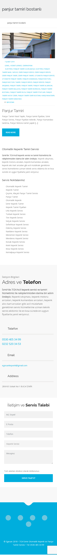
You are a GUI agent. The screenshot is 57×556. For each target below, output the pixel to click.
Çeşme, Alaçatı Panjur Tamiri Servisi (22, 193)
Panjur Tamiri (13, 110)
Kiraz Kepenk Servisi (15, 248)
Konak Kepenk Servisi (15, 242)
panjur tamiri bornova (30, 89)
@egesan (10, 102)
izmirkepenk (28, 66)
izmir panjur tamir (9, 75)
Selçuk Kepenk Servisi (15, 221)
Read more (11, 132)
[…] (36, 123)
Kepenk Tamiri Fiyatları (16, 207)
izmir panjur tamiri (26, 75)
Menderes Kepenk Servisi (17, 238)
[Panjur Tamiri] (28, 45)
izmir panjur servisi (42, 72)
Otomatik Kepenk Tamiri (17, 186)
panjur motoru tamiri (11, 82)
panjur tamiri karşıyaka (12, 99)
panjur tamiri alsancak (42, 85)
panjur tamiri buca (18, 92)
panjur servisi (38, 82)
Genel (7, 66)
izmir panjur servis (26, 72)
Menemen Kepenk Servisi (17, 235)
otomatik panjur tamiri (12, 79)
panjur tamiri (27, 85)
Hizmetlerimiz (16, 66)
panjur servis (26, 82)
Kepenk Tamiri (12, 190)
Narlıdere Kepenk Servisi (16, 231)
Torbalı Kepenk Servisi (15, 214)
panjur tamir (15, 85)
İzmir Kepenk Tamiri (15, 203)
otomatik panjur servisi (44, 75)
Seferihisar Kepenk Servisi (17, 224)
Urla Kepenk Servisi (14, 210)
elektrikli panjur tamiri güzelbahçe (20, 69)
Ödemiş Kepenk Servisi (16, 228)
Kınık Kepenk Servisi (14, 245)
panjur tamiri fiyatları (36, 92)
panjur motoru (44, 79)
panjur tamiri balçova (11, 89)
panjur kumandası (30, 79)
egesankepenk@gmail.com (14, 365)
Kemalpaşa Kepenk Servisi (17, 252)
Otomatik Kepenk (13, 200)
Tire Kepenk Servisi (14, 217)
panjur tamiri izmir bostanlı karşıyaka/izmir (36, 95)
